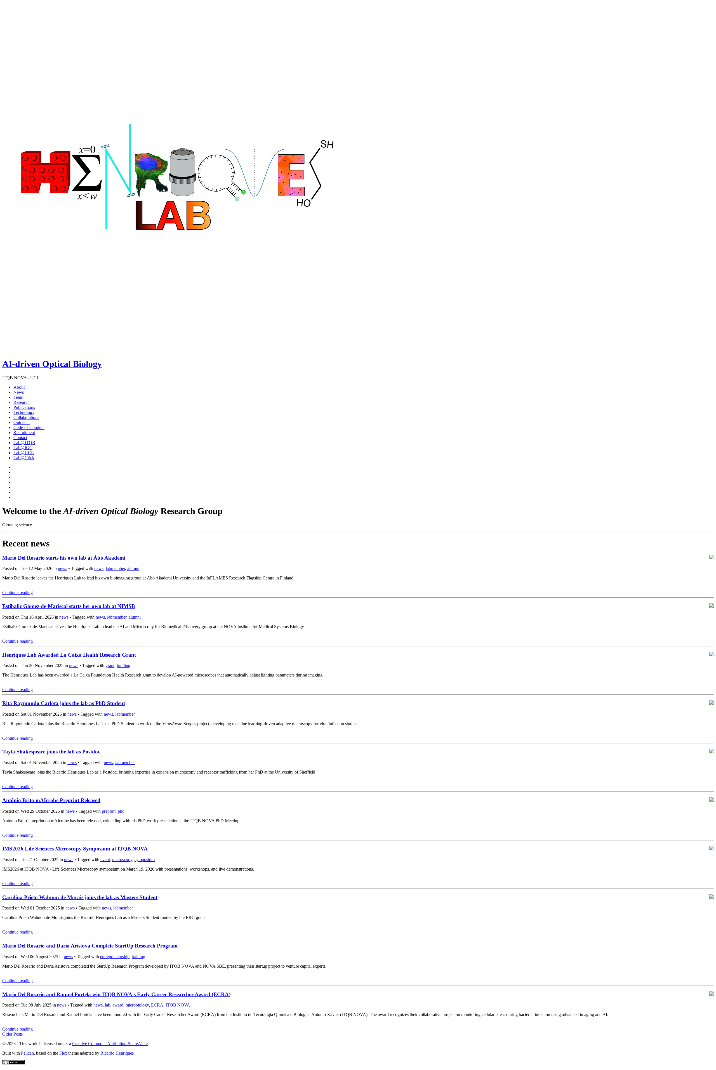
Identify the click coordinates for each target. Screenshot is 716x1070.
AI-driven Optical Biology (52, 364)
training (138, 956)
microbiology (137, 1005)
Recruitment (24, 432)
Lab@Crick (23, 457)
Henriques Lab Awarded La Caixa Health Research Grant (69, 655)
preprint (109, 811)
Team (18, 397)
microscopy (122, 859)
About (19, 387)
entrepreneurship (114, 956)
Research (21, 402)
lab (107, 1005)
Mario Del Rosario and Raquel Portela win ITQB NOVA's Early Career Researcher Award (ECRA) (116, 994)
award (117, 1005)
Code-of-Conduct (28, 427)
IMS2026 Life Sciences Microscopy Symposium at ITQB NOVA (75, 849)
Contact (20, 437)
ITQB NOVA (178, 1005)
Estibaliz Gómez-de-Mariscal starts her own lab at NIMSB (68, 606)
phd (121, 811)
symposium (145, 859)
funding (123, 665)
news (62, 568)
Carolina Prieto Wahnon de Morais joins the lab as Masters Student (79, 897)
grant (109, 665)
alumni (133, 568)
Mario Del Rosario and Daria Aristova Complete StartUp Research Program (90, 946)
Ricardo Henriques (117, 1053)
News (18, 392)
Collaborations (26, 417)
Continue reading (17, 592)
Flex (63, 1053)
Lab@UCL (23, 452)
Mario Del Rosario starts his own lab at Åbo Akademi (63, 558)
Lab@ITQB (24, 442)
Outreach (21, 422)
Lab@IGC (22, 447)
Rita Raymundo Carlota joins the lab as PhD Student (63, 703)
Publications (24, 407)
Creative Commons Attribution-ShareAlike (110, 1043)
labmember (115, 568)
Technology (23, 412)
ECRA (157, 1005)
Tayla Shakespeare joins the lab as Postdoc (51, 752)
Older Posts (12, 1034)
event (105, 859)
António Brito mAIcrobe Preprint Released (51, 800)
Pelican (27, 1053)
